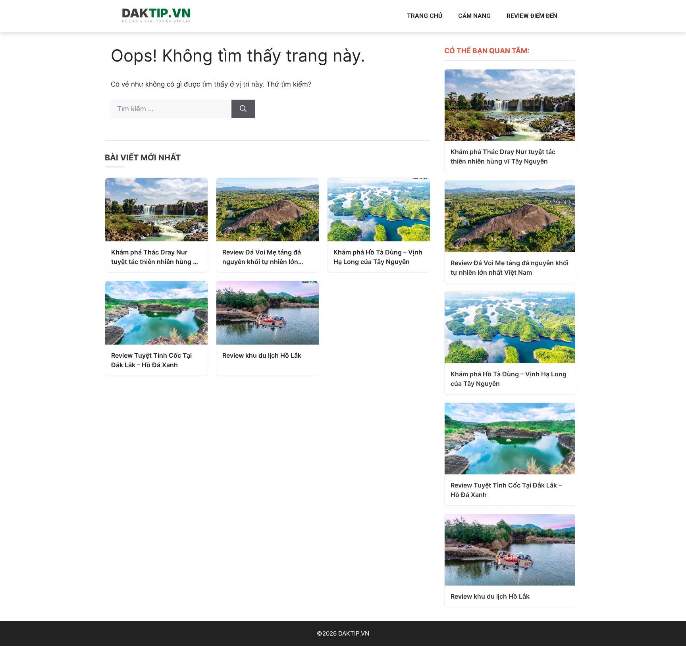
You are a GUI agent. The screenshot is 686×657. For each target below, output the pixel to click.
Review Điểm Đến (532, 15)
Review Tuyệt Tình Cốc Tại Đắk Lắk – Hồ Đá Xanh (151, 360)
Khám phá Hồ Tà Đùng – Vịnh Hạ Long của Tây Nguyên (377, 257)
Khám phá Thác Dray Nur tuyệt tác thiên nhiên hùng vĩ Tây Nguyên (155, 257)
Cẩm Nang (474, 15)
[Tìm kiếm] (243, 109)
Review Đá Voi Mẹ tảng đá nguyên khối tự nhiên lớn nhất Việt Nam (261, 257)
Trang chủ (424, 15)
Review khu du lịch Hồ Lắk (261, 355)
